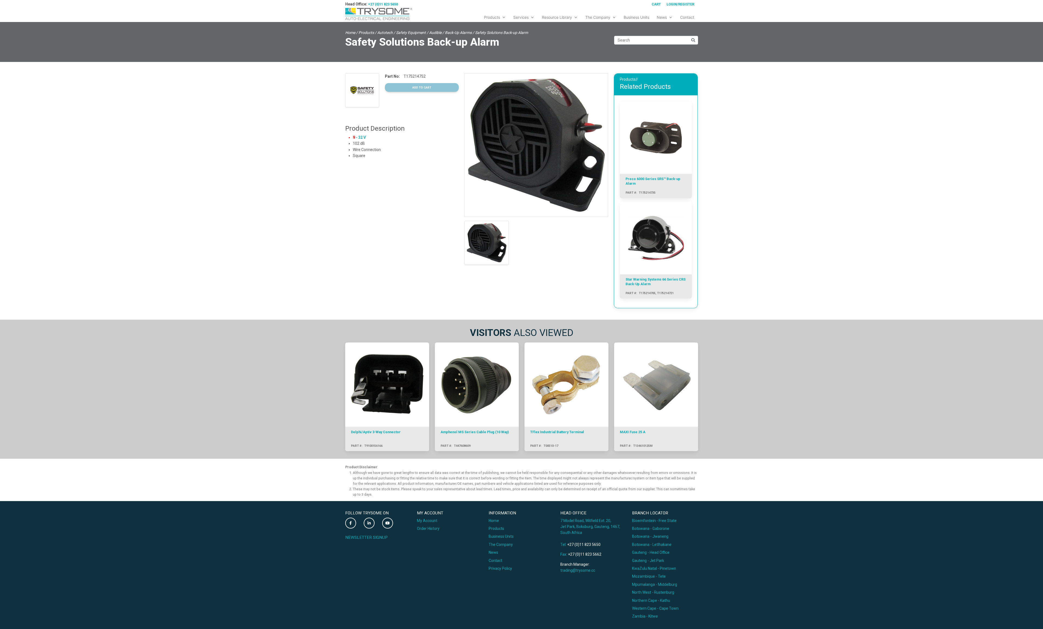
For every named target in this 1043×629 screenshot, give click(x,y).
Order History (428, 528)
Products (366, 32)
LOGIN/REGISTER (680, 4)
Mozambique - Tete (649, 576)
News (493, 552)
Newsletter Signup (366, 537)
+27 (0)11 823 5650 (383, 4)
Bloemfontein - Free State (654, 520)
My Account (427, 520)
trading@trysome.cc (577, 570)
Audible (435, 32)
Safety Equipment (411, 32)
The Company (501, 544)
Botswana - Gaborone (650, 528)
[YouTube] (387, 523)
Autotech (385, 32)
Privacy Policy (500, 568)
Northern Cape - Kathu (651, 600)
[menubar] (589, 16)
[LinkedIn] (369, 523)
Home (350, 32)
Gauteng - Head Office (651, 552)
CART (656, 4)
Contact (495, 560)
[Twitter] (350, 523)
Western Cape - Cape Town (655, 608)
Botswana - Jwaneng (650, 536)
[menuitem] (495, 16)
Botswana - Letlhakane (651, 544)
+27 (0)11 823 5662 (584, 554)
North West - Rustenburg (653, 592)
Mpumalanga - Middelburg (654, 584)
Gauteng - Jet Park (648, 560)
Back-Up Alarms (458, 32)
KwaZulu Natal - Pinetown (654, 568)
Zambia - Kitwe (645, 616)
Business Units (501, 536)
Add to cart (421, 87)
